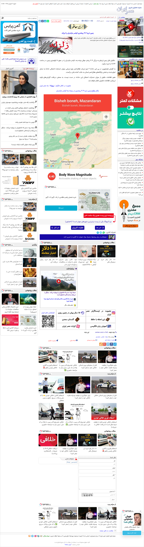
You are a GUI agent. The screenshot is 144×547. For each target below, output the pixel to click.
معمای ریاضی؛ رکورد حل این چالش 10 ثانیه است (130, 189)
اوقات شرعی (107, 4)
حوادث (107, 21)
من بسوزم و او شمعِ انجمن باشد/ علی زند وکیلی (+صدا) (14, 60)
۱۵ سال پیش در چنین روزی (69, 312)
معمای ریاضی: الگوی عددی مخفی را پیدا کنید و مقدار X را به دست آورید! (131, 179)
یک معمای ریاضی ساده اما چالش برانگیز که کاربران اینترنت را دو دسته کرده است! (130, 174)
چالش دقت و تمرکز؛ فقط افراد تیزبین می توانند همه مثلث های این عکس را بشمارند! (131, 164)
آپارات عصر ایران (69, 326)
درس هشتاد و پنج (136, 80)
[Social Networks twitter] (101, 232)
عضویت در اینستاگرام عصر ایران (98, 313)
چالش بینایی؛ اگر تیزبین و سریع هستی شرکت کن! (132, 184)
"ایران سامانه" (68, 545)
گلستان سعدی (68, 319)
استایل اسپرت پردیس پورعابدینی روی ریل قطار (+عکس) (131, 144)
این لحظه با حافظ (98, 319)
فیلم (47, 4)
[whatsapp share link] (48, 21)
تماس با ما (133, 4)
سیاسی (90, 4)
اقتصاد (86, 4)
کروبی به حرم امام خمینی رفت (25, 122)
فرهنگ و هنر (66, 4)
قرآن (55, 4)
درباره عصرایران (94, 536)
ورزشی (77, 4)
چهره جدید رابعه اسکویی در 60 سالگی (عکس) (132, 135)
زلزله (106, 337)
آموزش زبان (35, 4)
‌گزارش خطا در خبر (56, 21)
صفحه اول (139, 4)
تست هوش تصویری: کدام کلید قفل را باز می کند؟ (131, 194)
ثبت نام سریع (132, 533)
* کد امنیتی (112, 491)
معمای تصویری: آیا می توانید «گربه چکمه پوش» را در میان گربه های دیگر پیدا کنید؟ (131, 169)
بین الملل (73, 4)
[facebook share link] (42, 21)
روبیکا (52, 86)
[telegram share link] (45, 21)
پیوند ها (102, 4)
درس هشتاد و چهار (136, 84)
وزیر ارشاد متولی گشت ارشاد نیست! (23, 145)
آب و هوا (114, 4)
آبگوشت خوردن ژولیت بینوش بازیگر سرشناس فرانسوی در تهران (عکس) (132, 139)
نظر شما (113, 457)
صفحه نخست (113, 21)
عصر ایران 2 (41, 4)
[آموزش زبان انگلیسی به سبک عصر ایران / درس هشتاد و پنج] (130, 69)
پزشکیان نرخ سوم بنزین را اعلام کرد (132, 38)
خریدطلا (61, 208)
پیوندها (71, 536)
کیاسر (102, 337)
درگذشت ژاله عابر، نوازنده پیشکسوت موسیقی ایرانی (18, 102)
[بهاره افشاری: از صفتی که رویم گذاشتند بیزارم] (19, 82)
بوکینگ (68, 462)
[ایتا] (101, 344)
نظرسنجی (119, 4)
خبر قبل (56, 227)
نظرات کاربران (77, 227)
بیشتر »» (122, 17)
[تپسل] (46, 187)
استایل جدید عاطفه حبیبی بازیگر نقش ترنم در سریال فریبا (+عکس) (131, 149)
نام (114, 461)
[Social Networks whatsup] (103, 232)
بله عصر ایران (44, 86)
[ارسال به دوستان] (84, 21)
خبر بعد (98, 227)
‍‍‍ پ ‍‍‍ (90, 20)
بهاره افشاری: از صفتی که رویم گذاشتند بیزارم (18, 97)
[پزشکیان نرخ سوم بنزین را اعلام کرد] (130, 27)
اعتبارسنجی (74, 462)
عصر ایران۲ (102, 536)
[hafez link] (77, 26)
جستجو (124, 4)
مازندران (98, 337)
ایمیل (113, 468)
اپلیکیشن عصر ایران (48, 312)
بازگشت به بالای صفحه (107, 531)
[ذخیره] (86, 21)
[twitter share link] (40, 21)
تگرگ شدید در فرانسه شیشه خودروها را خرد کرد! (131, 41)
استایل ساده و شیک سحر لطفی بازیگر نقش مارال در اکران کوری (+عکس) (130, 154)
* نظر (114, 475)
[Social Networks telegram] (98, 232)
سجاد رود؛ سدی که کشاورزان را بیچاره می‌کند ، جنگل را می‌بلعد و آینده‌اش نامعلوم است (60, 294)
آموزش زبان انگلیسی (98, 326)
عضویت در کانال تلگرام (63, 86)
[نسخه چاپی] (82, 21)
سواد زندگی (96, 4)
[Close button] (140, 511)
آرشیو (128, 4)
